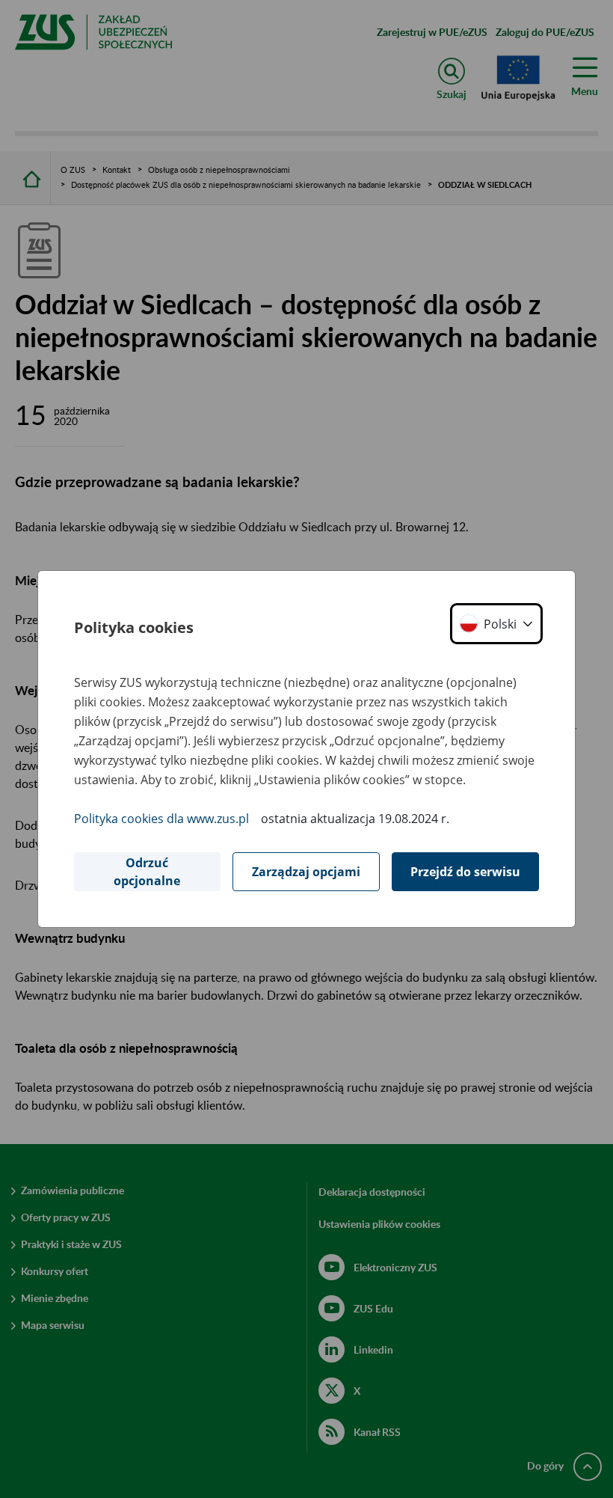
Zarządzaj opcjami (306, 871)
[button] (496, 624)
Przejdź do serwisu (465, 871)
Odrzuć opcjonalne (147, 872)
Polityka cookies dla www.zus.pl (161, 818)
